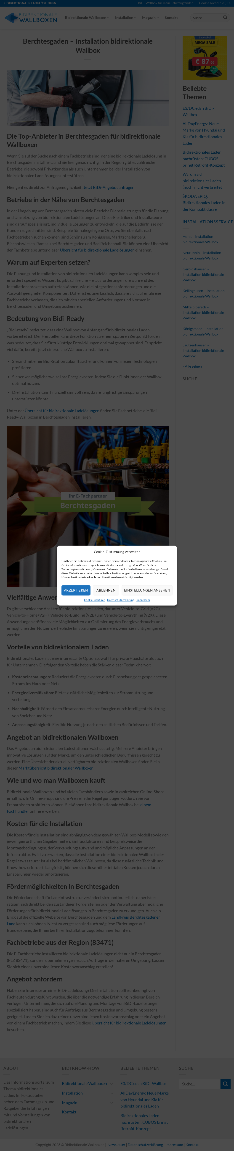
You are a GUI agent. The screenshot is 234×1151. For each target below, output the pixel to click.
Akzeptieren (76, 590)
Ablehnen (105, 590)
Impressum (143, 600)
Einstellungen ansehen (147, 590)
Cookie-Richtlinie (94, 600)
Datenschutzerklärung (120, 600)
